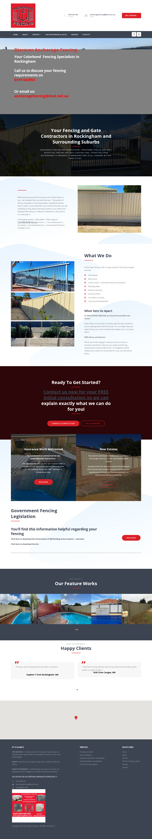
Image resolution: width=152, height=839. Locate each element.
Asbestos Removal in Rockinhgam (92, 756)
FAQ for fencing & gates (56, 34)
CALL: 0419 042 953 (93, 423)
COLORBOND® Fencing (27, 222)
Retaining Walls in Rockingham (91, 759)
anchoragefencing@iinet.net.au (102, 15)
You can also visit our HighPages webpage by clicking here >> (34, 774)
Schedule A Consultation (63, 423)
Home (15, 34)
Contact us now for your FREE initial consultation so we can (76, 395)
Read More (43, 482)
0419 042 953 (73, 15)
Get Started (131, 15)
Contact (86, 34)
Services (36, 34)
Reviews (74, 34)
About (25, 34)
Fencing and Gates (86, 750)
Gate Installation (86, 753)
